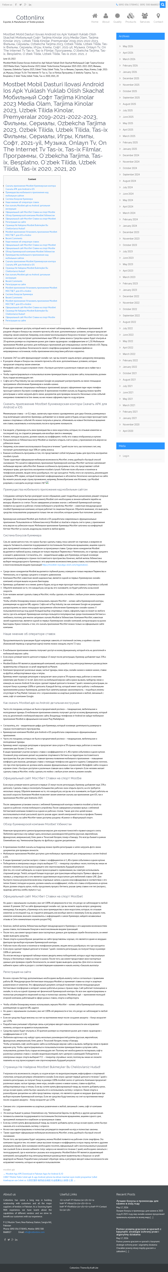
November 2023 (131, 238)
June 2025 (128, 117)
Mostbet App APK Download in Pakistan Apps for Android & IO (33, 1173)
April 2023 (128, 270)
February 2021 (130, 411)
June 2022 (128, 334)
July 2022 (128, 328)
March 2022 (129, 354)
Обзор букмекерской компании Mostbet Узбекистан (30, 215)
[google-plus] (25, 4)
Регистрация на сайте (16, 222)
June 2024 (128, 193)
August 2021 (129, 379)
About (105, 21)
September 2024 (131, 174)
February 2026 (130, 65)
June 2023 (128, 258)
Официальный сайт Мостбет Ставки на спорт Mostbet (31, 218)
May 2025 (128, 123)
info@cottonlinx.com (35, 1232)
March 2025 (129, 136)
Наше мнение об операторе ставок (22, 202)
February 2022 (130, 360)
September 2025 (131, 97)
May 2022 (128, 341)
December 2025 (131, 78)
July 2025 (128, 110)
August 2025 (129, 104)
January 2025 (130, 149)
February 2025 (130, 142)
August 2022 (129, 322)
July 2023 (128, 251)
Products (131, 21)
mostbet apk (9, 1169)
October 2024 (130, 168)
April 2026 (128, 52)
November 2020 (131, 424)
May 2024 (128, 200)
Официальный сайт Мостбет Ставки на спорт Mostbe (30, 212)
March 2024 (129, 213)
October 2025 (130, 91)
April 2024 (128, 206)
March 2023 (129, 277)
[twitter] (21, 4)
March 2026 (129, 59)
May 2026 (128, 46)
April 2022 (128, 347)
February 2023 (130, 283)
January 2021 (130, 418)
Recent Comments (14, 238)
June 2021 (128, 392)
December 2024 (131, 155)
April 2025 (128, 129)
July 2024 (128, 187)
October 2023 (130, 245)
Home (94, 21)
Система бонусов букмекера (19, 199)
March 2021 (129, 405)
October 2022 (130, 309)
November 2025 (131, 84)
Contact (158, 21)
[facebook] (16, 4)
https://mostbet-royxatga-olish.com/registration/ (65, 564)
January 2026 (130, 72)
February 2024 (130, 219)
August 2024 (129, 181)
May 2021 (128, 399)
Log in (126, 456)
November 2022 (131, 302)
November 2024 (131, 161)
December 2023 (131, 232)
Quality (117, 21)
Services (145, 21)
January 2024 (130, 226)
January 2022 (130, 367)
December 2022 (131, 296)
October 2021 (130, 373)
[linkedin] (30, 4)
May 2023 (128, 264)
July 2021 (128, 386)
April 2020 (128, 431)
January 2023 (130, 290)
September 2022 (131, 315)
